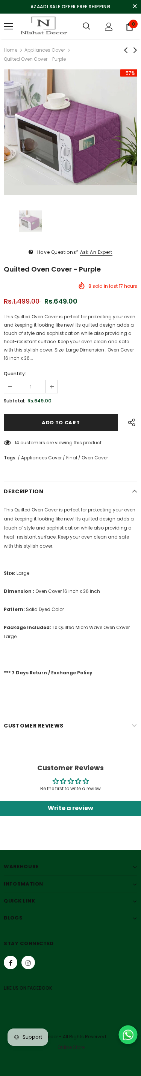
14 (17, 442)
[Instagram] (28, 962)
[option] (70, 132)
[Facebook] (10, 962)
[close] (134, 7)
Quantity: (15, 373)
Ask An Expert (96, 252)
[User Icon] (109, 27)
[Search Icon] (86, 26)
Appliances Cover (44, 50)
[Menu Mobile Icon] (8, 26)
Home (10, 50)
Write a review (70, 808)
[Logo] (43, 26)
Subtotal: (14, 401)
